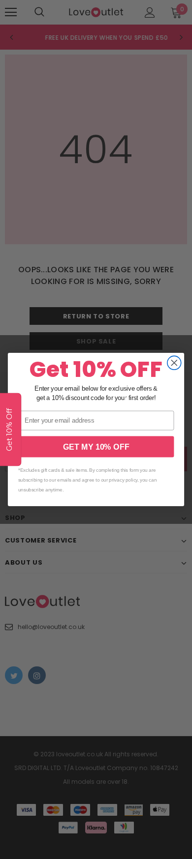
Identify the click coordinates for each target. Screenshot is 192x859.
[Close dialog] (174, 363)
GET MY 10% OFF (96, 446)
